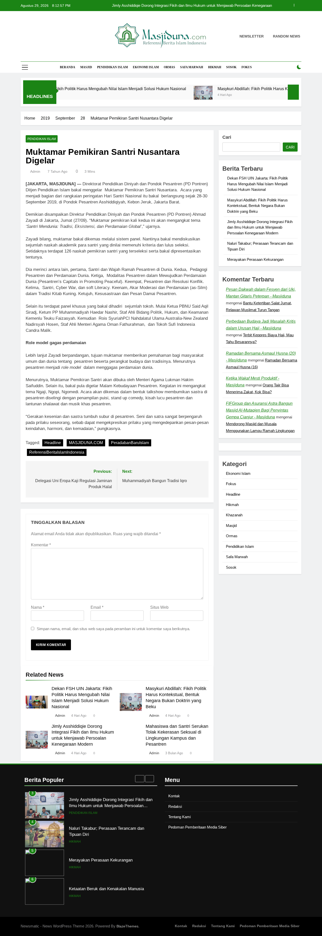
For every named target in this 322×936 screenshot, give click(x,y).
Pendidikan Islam (112, 67)
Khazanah (234, 515)
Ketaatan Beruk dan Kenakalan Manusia (106, 888)
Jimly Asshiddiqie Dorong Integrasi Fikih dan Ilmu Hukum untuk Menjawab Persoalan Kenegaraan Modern (260, 227)
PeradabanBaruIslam (130, 443)
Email (97, 607)
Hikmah (214, 67)
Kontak (174, 796)
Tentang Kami (179, 817)
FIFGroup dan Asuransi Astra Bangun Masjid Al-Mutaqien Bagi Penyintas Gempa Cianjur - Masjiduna (259, 410)
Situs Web (159, 607)
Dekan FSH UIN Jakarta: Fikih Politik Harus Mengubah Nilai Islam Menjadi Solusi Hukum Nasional (191, 8)
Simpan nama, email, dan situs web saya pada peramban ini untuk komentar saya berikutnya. (113, 629)
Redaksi (175, 806)
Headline (53, 443)
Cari (226, 137)
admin (35, 171)
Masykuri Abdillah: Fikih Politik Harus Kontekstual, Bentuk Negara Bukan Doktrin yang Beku (257, 205)
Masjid (86, 67)
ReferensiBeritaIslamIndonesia (56, 452)
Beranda (67, 67)
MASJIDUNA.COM (86, 443)
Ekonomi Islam (146, 67)
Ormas (169, 67)
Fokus (247, 67)
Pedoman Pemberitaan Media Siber (197, 827)
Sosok (231, 67)
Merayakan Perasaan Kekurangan (255, 259)
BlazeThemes (127, 926)
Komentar (41, 545)
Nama (37, 607)
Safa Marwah (191, 67)
